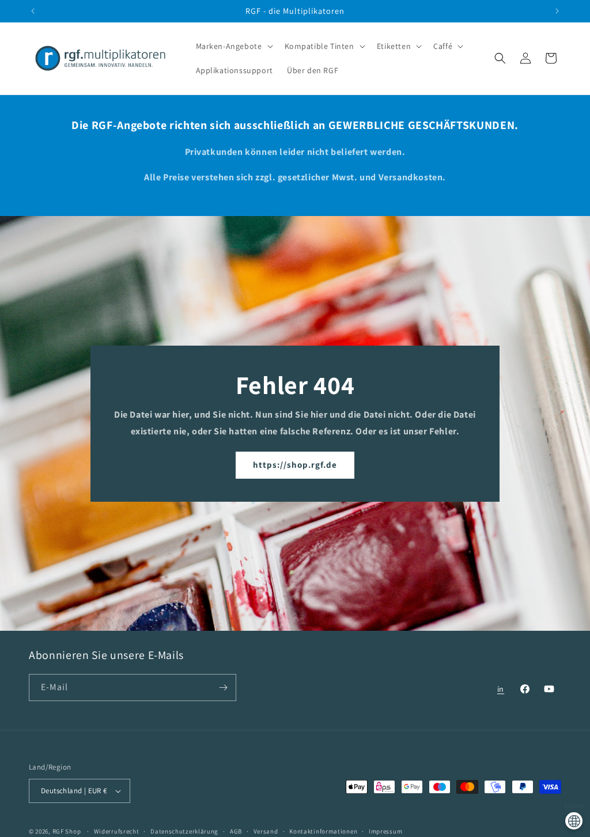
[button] (233, 46)
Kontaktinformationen (323, 831)
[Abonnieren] (223, 687)
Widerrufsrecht (116, 831)
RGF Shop (66, 831)
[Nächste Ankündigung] (557, 11)
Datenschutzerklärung (184, 831)
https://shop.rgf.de (295, 464)
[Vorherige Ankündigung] (33, 11)
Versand (266, 831)
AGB (236, 831)
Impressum (385, 831)
